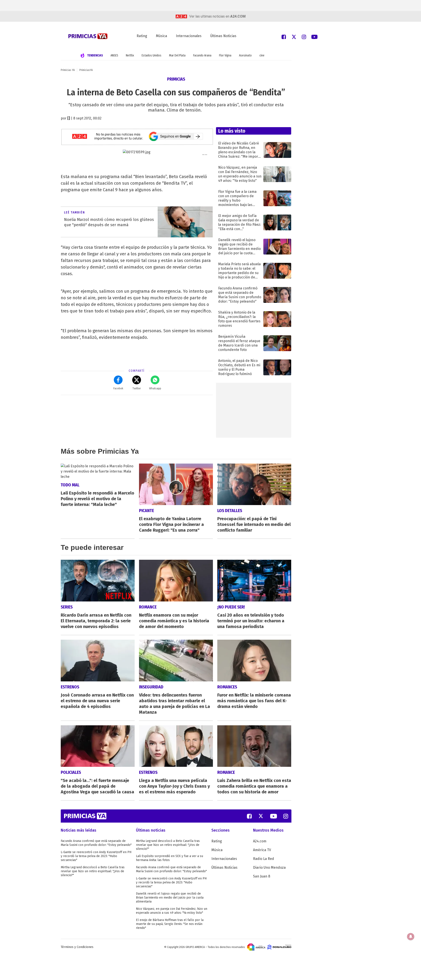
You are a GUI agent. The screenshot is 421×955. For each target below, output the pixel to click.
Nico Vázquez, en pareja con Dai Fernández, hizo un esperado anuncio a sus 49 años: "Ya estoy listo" (171, 911)
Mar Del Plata (177, 55)
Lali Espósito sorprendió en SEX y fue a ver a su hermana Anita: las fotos (169, 858)
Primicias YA (68, 70)
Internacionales (189, 36)
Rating (142, 36)
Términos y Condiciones (77, 947)
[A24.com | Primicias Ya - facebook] (284, 36)
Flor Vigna (225, 55)
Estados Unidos (151, 55)
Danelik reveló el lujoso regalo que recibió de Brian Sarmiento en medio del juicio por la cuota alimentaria (169, 897)
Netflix (130, 55)
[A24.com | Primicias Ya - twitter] (293, 36)
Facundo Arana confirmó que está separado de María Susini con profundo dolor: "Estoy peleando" (96, 843)
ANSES (114, 55)
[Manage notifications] (410, 936)
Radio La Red (263, 859)
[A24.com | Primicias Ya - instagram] (304, 36)
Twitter (136, 388)
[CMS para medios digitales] (279, 946)
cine (261, 55)
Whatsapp (155, 388)
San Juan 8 (261, 876)
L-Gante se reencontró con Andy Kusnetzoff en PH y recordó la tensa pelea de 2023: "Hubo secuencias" (96, 856)
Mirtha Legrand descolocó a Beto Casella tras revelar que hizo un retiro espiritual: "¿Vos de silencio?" (93, 871)
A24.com (259, 841)
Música (161, 36)
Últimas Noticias (223, 36)
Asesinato (245, 55)
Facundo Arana (202, 55)
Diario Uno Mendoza (269, 867)
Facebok (118, 388)
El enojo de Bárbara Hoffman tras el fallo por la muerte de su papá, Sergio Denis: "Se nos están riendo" (169, 924)
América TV (262, 850)
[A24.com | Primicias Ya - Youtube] (314, 36)
